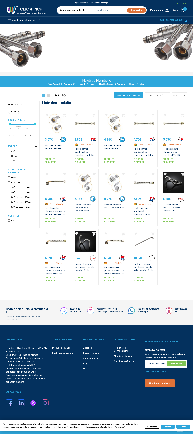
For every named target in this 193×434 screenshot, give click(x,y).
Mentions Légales (123, 356)
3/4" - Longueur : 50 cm (20, 192)
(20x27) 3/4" (16, 182)
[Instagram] (45, 403)
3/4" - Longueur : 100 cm (21, 202)
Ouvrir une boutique (159, 383)
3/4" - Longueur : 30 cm (20, 197)
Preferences (152, 427)
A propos (181, 3)
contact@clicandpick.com (110, 311)
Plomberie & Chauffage (73, 84)
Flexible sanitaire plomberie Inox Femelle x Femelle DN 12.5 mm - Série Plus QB (143, 155)
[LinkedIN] (21, 403)
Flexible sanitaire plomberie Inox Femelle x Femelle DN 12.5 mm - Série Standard (84, 155)
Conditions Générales (124, 361)
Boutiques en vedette (62, 353)
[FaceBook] (9, 403)
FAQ (177, 311)
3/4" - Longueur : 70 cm (20, 207)
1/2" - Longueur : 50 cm (20, 187)
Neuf (13, 221)
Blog (85, 363)
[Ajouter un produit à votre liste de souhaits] (47, 115)
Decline (168, 427)
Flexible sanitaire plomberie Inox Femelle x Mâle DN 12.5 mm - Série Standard (171, 155)
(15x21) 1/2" (16, 178)
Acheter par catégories (23, 20)
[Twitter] (33, 403)
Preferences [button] (119, 427)
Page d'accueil (53, 84)
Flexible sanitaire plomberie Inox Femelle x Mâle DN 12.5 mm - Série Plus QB (143, 214)
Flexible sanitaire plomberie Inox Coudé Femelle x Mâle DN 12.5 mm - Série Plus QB (55, 273)
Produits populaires (61, 348)
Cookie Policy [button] (60, 427)
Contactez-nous (91, 358)
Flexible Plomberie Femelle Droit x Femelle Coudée (83, 208)
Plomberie (91, 84)
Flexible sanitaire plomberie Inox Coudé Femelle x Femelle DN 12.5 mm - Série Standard (55, 214)
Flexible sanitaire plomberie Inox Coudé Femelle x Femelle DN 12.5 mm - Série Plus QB (114, 273)
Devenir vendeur (91, 353)
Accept (183, 427)
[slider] (10, 124)
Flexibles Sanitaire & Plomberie (112, 84)
